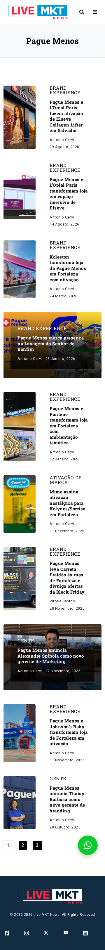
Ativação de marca (66, 480)
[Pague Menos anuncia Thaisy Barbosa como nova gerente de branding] (20, 802)
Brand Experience (65, 90)
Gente (26, 640)
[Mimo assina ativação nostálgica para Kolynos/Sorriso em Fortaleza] (20, 504)
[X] (46, 933)
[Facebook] (7, 933)
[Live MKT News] (35, 12)
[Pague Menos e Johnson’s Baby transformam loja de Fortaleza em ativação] (20, 733)
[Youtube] (66, 932)
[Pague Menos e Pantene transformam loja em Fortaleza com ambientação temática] (20, 426)
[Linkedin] (86, 933)
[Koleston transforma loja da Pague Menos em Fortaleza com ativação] (20, 269)
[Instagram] (27, 933)
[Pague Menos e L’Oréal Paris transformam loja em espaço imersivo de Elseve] (20, 194)
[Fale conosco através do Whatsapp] (88, 845)
